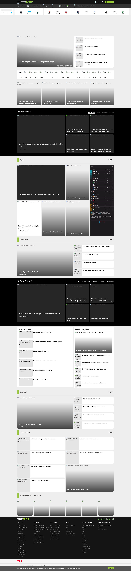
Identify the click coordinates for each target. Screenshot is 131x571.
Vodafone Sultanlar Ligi (54, 529)
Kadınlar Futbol (20, 556)
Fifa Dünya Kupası (21, 554)
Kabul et (111, 568)
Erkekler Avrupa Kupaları (55, 537)
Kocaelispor (96, 182)
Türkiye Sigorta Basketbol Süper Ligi (41, 527)
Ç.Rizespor (96, 185)
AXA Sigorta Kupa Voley (55, 531)
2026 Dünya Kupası (21, 525)
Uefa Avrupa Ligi (20, 539)
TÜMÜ (110, 160)
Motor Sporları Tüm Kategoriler (104, 525)
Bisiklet (83, 529)
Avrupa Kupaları (37, 540)
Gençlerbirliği (96, 173)
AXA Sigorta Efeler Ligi (54, 527)
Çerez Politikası (76, 568)
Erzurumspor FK (97, 207)
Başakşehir (96, 189)
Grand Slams (69, 531)
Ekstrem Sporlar (85, 544)
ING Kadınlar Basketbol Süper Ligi (41, 529)
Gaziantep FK (96, 198)
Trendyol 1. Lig (20, 533)
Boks (83, 531)
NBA (35, 533)
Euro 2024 (19, 531)
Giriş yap (109, 2)
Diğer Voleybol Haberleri (55, 539)
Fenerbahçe (96, 178)
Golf (83, 533)
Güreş (83, 535)
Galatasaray (96, 171)
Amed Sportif (96, 180)
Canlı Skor (3, 12)
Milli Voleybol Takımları (54, 533)
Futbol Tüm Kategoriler (22, 527)
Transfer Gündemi (21, 535)
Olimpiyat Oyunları (86, 546)
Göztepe (95, 203)
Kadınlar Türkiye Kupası (38, 537)
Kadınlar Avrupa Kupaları (39, 542)
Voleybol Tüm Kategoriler (55, 525)
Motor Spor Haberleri (102, 529)
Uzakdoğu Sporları (86, 548)
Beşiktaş (95, 176)
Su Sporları (84, 550)
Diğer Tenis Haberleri (70, 533)
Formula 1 (100, 527)
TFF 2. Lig (19, 546)
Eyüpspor (95, 200)
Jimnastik (84, 552)
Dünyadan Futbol (21, 542)
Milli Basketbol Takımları (39, 539)
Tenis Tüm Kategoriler (70, 525)
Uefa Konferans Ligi (21, 540)
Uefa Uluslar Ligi (20, 550)
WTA (67, 529)
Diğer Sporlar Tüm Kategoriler (88, 525)
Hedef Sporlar (85, 539)
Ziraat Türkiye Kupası (21, 544)
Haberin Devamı (22, 149)
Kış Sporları (84, 542)
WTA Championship (70, 535)
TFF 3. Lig (19, 548)
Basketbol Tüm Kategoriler (39, 525)
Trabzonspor (96, 194)
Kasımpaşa (96, 187)
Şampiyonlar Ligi (20, 537)
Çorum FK (96, 205)
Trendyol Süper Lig (21, 529)
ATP (67, 527)
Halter (83, 537)
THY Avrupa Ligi (37, 531)
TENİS (68, 523)
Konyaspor (96, 209)
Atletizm (84, 527)
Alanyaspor (96, 196)
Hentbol (84, 540)
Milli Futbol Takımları (21, 552)
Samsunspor (96, 191)
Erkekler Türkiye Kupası (38, 535)
